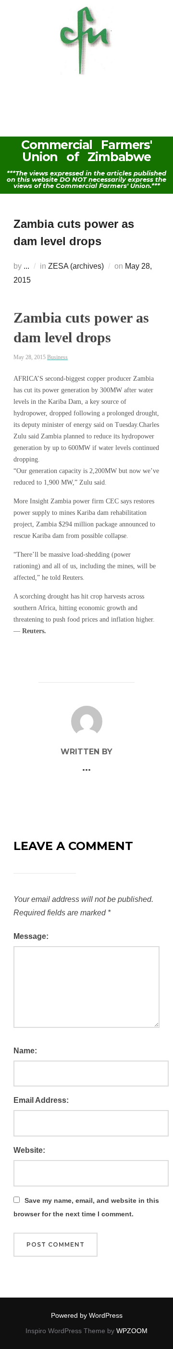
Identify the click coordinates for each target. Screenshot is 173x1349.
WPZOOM (132, 1331)
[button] (86, 95)
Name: (25, 1051)
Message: (31, 936)
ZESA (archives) (76, 266)
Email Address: (41, 1100)
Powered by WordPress (87, 1315)
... (26, 266)
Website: (29, 1150)
